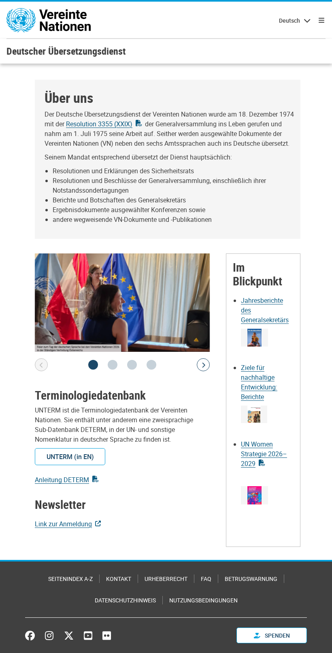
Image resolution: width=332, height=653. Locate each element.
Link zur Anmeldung (63, 523)
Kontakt (118, 579)
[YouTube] (88, 635)
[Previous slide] (41, 364)
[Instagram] (49, 635)
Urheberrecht (166, 579)
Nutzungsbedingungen (203, 600)
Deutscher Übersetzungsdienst (66, 51)
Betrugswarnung (251, 579)
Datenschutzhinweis (125, 600)
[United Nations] (48, 20)
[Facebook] (32, 635)
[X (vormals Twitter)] (69, 635)
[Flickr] (106, 635)
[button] (93, 365)
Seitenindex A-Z (70, 579)
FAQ (206, 579)
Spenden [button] (277, 635)
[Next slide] (203, 364)
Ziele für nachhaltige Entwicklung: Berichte (259, 382)
